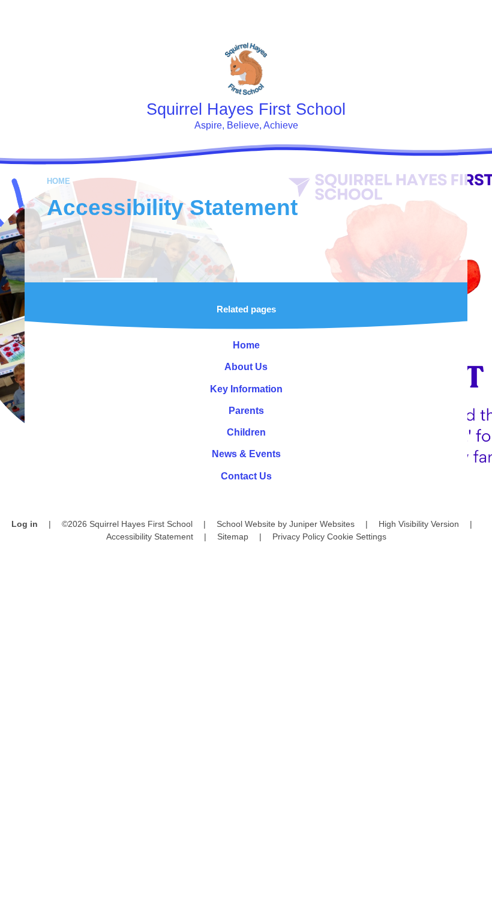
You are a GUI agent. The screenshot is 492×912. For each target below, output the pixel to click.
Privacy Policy (298, 536)
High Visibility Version (419, 524)
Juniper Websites (322, 524)
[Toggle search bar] (440, 16)
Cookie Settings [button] (356, 536)
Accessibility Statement (149, 536)
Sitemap (232, 536)
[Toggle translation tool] (407, 16)
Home (58, 181)
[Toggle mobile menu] (475, 16)
